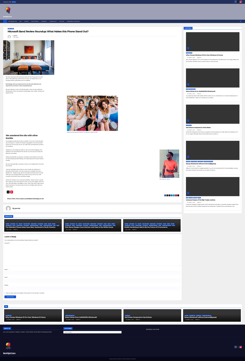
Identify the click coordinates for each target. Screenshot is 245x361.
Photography (40, 223)
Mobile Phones (11, 28)
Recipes (49, 223)
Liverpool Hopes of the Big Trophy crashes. (200, 200)
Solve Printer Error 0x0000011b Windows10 (200, 91)
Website (6, 285)
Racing (45, 223)
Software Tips (12, 21)
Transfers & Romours (73, 21)
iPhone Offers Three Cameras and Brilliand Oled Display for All (25, 198)
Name (6, 269)
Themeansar (133, 358)
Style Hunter (26, 225)
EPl (21, 21)
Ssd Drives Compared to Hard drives (198, 127)
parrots (15, 35)
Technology (53, 21)
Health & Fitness (26, 223)
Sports (26, 21)
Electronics (35, 21)
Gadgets (20, 223)
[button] (238, 21)
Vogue (58, 225)
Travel (41, 225)
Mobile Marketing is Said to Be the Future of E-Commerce (145, 227)
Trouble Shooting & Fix (47, 225)
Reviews (53, 223)
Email (6, 277)
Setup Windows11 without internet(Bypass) (201, 164)
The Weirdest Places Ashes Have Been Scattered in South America (30, 227)
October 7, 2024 (191, 57)
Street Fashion (19, 225)
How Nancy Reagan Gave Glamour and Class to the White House (89, 227)
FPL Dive (61, 21)
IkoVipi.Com (7, 17)
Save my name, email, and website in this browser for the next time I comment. (25, 293)
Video (54, 225)
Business (44, 21)
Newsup (127, 358)
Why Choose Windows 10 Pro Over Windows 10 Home (204, 55)
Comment (7, 243)
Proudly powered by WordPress (115, 358)
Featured (188, 161)
